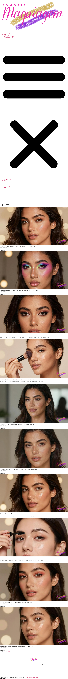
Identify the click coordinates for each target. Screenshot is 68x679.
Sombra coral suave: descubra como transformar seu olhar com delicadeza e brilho (16, 602)
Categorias (4, 34)
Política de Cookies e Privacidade (33, 677)
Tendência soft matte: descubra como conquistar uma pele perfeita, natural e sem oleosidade (18, 469)
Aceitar (1, 678)
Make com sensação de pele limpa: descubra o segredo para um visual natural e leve (16, 646)
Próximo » (9, 651)
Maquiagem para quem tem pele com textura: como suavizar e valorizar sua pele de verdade (18, 379)
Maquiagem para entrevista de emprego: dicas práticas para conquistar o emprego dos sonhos (18, 424)
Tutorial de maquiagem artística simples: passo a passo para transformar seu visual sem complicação (19, 290)
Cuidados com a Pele (7, 35)
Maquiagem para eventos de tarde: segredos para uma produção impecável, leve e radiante (18, 246)
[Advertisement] (34, 195)
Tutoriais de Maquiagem (8, 39)
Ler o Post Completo (2, 250)
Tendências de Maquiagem (8, 37)
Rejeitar (4, 678)
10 (6, 651)
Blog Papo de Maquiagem (6, 33)
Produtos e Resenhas (7, 38)
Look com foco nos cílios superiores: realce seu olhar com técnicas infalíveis (15, 558)
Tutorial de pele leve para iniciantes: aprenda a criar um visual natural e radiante (15, 513)
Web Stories (4, 40)
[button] (34, 110)
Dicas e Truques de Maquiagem (9, 36)
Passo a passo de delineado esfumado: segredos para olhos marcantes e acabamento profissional (19, 334)
